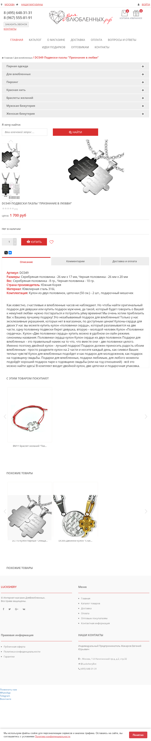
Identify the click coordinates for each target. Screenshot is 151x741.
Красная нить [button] (16, 90)
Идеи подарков (53, 47)
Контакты (102, 47)
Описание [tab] (26, 262)
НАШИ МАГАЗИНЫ (32, 4)
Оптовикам (80, 47)
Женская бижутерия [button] (20, 113)
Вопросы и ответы (122, 40)
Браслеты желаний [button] (19, 98)
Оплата (96, 40)
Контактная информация (95, 623)
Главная (16, 40)
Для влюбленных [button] (18, 74)
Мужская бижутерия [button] (20, 105)
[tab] (75, 66)
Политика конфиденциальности (22, 651)
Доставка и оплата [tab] (125, 261)
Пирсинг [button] (12, 82)
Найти (77, 132)
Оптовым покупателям (94, 618)
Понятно (138, 734)
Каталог (35, 40)
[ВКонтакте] (10, 252)
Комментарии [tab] (75, 261)
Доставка (78, 40)
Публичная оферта (14, 646)
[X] (6, 252)
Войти (146, 4)
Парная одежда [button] (17, 66)
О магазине (56, 40)
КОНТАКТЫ (10, 29)
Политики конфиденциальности (52, 736)
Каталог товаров (90, 603)
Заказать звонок (16, 24)
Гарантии (9, 656)
